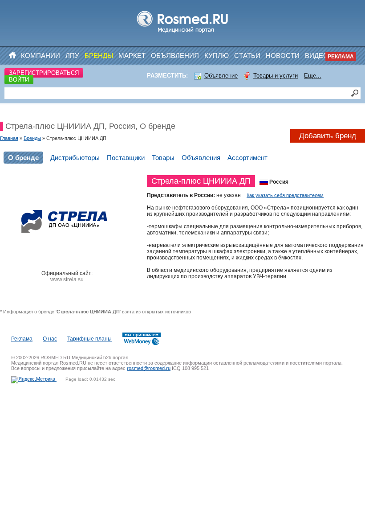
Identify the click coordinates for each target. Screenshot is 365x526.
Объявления (175, 55)
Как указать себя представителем (285, 195)
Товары (163, 157)
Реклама (341, 56)
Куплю (216, 55)
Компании (40, 55)
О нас (50, 339)
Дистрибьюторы (75, 157)
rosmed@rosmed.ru (148, 368)
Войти (19, 79)
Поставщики (126, 157)
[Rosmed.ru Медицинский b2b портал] (182, 33)
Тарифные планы (89, 339)
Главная (9, 138)
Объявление (221, 75)
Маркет (132, 55)
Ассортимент (247, 157)
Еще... (312, 75)
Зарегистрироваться (44, 73)
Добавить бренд (327, 136)
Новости (283, 55)
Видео (316, 55)
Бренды (99, 55)
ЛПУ (72, 55)
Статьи (247, 55)
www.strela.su (67, 279)
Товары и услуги (275, 75)
